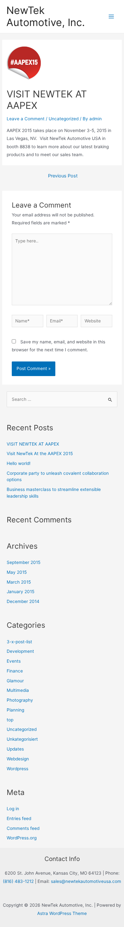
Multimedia (18, 690)
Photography (20, 700)
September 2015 (23, 562)
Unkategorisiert (22, 739)
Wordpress (17, 768)
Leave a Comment (26, 118)
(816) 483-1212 (18, 881)
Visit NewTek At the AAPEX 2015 (40, 453)
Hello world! (19, 463)
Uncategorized (64, 118)
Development (20, 651)
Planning (15, 709)
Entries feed (19, 818)
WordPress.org (22, 837)
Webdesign (18, 758)
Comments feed (23, 828)
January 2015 (20, 591)
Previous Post (63, 176)
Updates (15, 749)
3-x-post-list (19, 641)
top (10, 719)
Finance (15, 670)
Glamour (15, 680)
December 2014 (23, 601)
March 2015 (19, 582)
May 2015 (17, 572)
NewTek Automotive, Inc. (45, 16)
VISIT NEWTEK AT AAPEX (33, 444)
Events (14, 661)
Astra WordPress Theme (62, 913)
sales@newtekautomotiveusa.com (86, 881)
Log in (13, 808)
